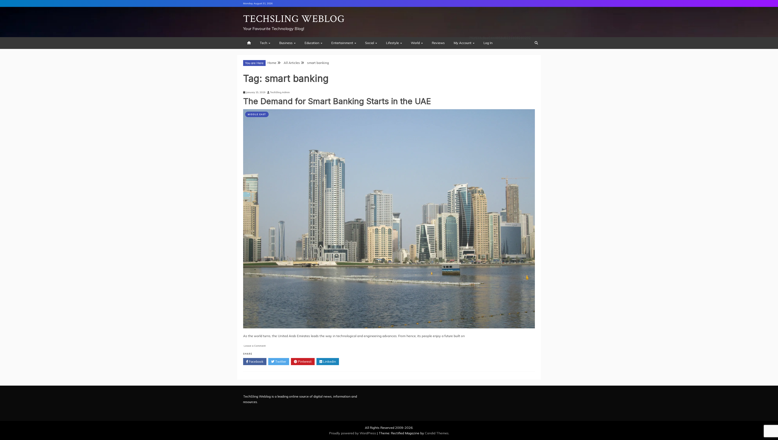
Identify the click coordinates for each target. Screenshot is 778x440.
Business (286, 43)
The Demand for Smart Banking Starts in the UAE (337, 101)
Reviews (438, 43)
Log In (488, 43)
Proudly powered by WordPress (353, 433)
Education (312, 43)
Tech (263, 43)
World (415, 43)
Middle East (257, 114)
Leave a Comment (255, 345)
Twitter (280, 361)
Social (369, 43)
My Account (462, 43)
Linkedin (329, 361)
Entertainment (342, 43)
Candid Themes (437, 433)
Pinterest (304, 361)
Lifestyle (392, 43)
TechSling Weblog (294, 19)
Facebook (255, 361)
